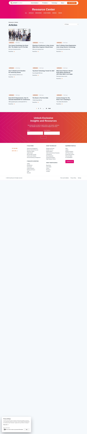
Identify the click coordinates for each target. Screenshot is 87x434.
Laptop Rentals (30, 152)
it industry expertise (33, 161)
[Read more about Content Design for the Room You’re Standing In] (67, 87)
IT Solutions (30, 145)
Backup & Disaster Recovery (32, 149)
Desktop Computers (69, 151)
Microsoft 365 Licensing (31, 154)
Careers (47, 168)
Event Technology (51, 145)
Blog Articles (48, 165)
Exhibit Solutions (49, 151)
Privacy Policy (73, 177)
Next (49, 108)
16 (46, 108)
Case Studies (47, 12)
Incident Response (30, 168)
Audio (66, 148)
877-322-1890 (14, 148)
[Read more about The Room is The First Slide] (43, 87)
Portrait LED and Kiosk (69, 154)
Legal (28, 171)
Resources (11, 22)
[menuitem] (35, 3)
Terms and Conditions (64, 177)
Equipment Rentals (70, 145)
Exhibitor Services (49, 149)
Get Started (71, 2)
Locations (48, 171)
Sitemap (79, 177)
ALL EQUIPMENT (68, 157)
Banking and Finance (31, 169)
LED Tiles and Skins (69, 152)
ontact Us (70, 161)
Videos (60, 12)
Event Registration (49, 155)
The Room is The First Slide (40, 98)
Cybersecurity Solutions (31, 155)
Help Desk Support (30, 151)
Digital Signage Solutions (51, 158)
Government (29, 166)
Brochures (38, 12)
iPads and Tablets (68, 155)
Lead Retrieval (49, 154)
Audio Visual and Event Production (52, 152)
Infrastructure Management (32, 148)
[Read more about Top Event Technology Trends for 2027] (43, 60)
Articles (31, 12)
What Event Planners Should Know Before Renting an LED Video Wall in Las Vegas (64, 72)
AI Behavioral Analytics (50, 157)
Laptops (66, 149)
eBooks (54, 12)
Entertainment (29, 165)
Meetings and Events (50, 148)
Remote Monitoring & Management (33, 157)
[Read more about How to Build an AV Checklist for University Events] (20, 60)
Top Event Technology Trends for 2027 (43, 70)
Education (29, 172)
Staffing (28, 163)
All (26, 12)
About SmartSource (51, 162)
